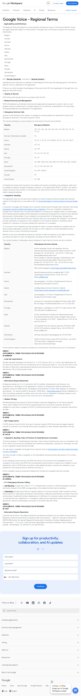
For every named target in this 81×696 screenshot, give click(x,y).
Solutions (6, 10)
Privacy (4, 690)
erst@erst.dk (43, 277)
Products (16, 10)
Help (47, 690)
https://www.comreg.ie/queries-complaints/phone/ (51, 290)
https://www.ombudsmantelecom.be (63, 268)
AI (34, 10)
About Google (22, 690)
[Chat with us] (74, 690)
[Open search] (48, 3)
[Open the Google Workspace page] (13, 3)
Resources (51, 10)
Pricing (41, 10)
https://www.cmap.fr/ (54, 391)
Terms (12, 690)
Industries (26, 10)
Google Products (36, 690)
